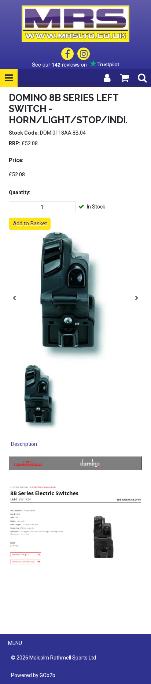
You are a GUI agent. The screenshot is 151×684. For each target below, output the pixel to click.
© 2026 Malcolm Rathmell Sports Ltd (53, 658)
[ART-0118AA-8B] (75, 298)
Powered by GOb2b (33, 675)
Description (24, 444)
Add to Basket (30, 223)
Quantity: (19, 192)
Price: (16, 160)
